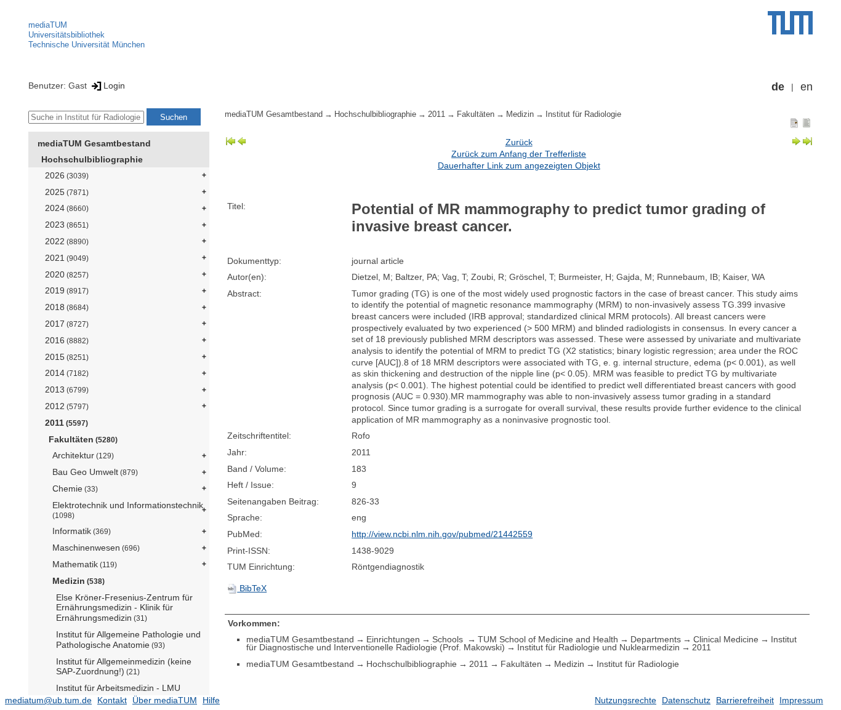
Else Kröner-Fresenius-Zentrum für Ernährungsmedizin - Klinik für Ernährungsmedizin (124, 607)
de (777, 87)
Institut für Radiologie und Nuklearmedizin (598, 647)
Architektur (83, 455)
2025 (67, 192)
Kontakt (112, 700)
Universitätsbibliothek (66, 34)
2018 (67, 307)
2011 (66, 423)
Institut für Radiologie (583, 114)
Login (114, 85)
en (806, 87)
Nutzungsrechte (625, 700)
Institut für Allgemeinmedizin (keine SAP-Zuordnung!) (123, 666)
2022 (67, 241)
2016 (67, 340)
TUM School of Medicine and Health (548, 639)
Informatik (81, 531)
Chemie (75, 488)
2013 (67, 389)
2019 (67, 290)
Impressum (801, 700)
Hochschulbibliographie (92, 159)
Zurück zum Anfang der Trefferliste (518, 154)
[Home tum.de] (790, 22)
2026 (67, 175)
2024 (67, 208)
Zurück (519, 142)
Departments (655, 639)
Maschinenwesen (96, 547)
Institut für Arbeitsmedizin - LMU (118, 688)
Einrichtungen (393, 639)
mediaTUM (47, 25)
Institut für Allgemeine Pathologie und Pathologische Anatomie (128, 639)
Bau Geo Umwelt (95, 472)
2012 (67, 406)
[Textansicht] (806, 122)
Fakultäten (83, 439)
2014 (67, 373)
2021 (67, 258)
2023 (67, 224)
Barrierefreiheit (745, 700)
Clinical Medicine (726, 639)
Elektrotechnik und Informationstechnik (127, 509)
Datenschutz (686, 700)
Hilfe (211, 700)
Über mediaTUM (164, 700)
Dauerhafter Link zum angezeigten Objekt (519, 165)
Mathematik (84, 564)
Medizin (78, 581)
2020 (67, 274)
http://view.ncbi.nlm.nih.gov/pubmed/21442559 (442, 534)
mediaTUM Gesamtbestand (94, 143)
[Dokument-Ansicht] (794, 122)
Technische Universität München (86, 44)
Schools (448, 639)
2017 (67, 324)
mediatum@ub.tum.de (48, 700)
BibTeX (252, 588)
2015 (67, 357)
